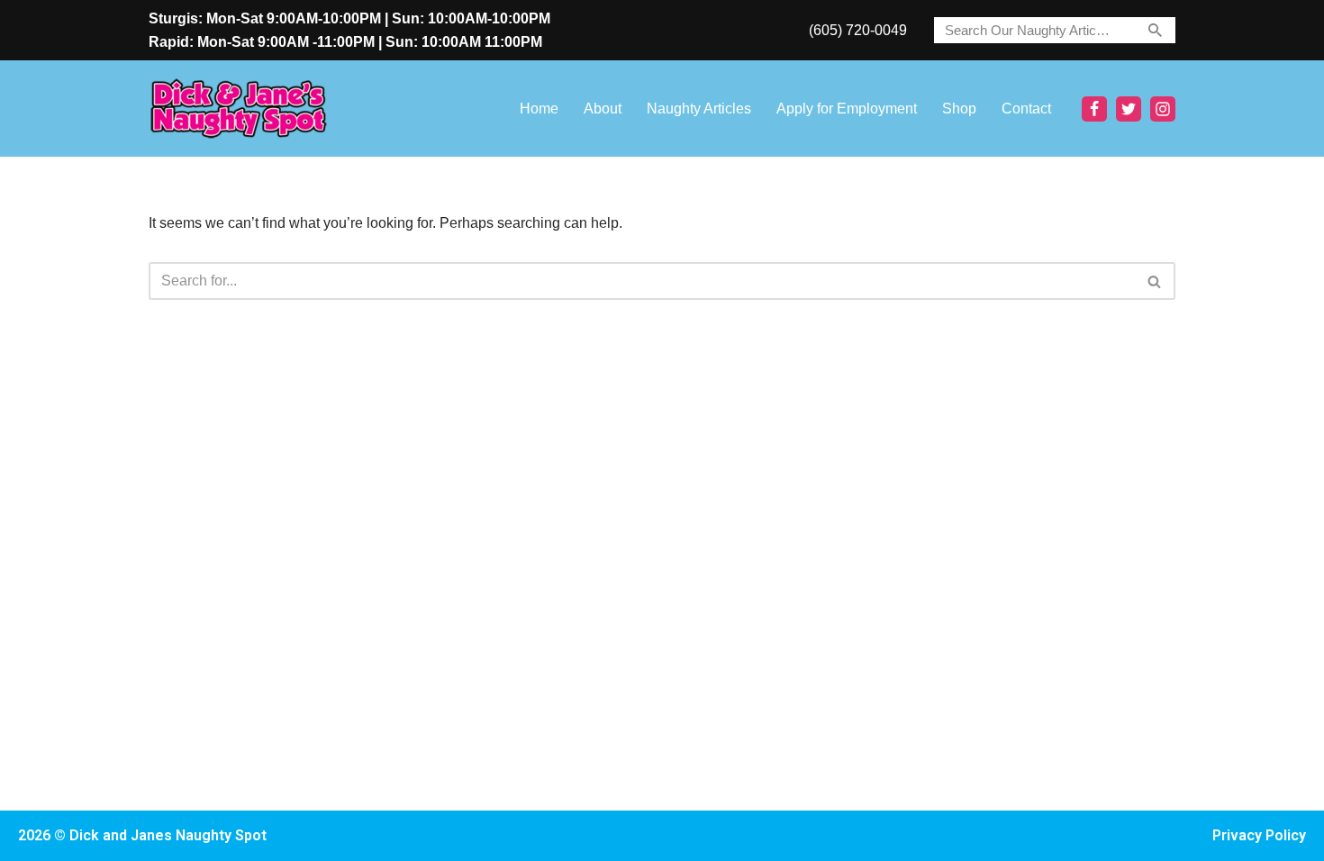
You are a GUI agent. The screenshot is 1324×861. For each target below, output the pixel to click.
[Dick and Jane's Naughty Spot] (239, 108)
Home (539, 108)
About (602, 108)
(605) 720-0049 (858, 30)
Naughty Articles (699, 108)
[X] (1128, 109)
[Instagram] (1162, 109)
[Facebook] (1094, 109)
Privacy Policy (1259, 835)
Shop (959, 108)
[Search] (1155, 30)
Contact (1026, 108)
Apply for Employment (846, 108)
